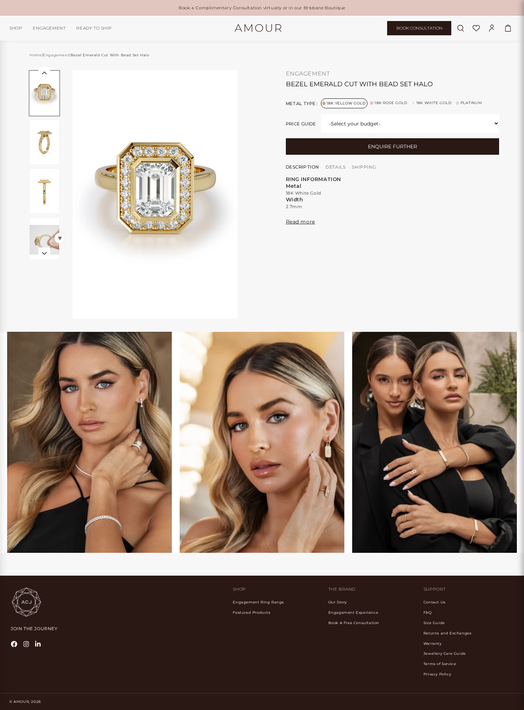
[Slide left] (44, 73)
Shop (15, 28)
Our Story (337, 602)
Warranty (432, 643)
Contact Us (434, 602)
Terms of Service (439, 664)
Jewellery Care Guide (444, 653)
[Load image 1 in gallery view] (44, 93)
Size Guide (434, 623)
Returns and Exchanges (447, 633)
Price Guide (301, 124)
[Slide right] (44, 253)
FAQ (427, 612)
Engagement (49, 28)
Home (35, 55)
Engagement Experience (353, 612)
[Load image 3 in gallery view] (44, 142)
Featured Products (251, 612)
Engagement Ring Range (258, 602)
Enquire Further (392, 146)
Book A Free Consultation (353, 623)
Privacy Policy (437, 674)
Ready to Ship (94, 28)
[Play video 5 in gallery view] (44, 239)
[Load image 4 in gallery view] (44, 190)
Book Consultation (419, 28)
